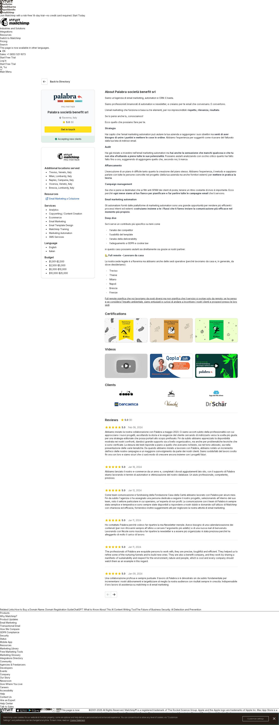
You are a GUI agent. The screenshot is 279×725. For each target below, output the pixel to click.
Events (3, 671)
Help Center (6, 703)
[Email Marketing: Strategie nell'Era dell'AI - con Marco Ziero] (216, 366)
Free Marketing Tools (11, 651)
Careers (4, 687)
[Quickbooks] (139, 9)
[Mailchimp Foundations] (126, 330)
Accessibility (6, 690)
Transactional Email (10, 625)
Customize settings (256, 719)
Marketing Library (9, 648)
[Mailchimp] (139, 12)
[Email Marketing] (171, 330)
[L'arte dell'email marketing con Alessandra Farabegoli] (126, 366)
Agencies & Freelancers (13, 664)
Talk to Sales (7, 706)
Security (4, 635)
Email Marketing (8, 622)
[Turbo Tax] (139, 4)
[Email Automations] (216, 330)
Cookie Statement (77, 720)
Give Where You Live (11, 684)
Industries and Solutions (12, 28)
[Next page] (114, 594)
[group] (139, 51)
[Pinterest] (51, 709)
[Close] (274, 718)
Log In (3, 60)
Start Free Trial (8, 57)
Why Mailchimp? (8, 616)
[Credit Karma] (139, 6)
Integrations (6, 31)
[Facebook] (41, 709)
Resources (5, 34)
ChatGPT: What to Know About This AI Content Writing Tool (104, 609)
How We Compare (10, 629)
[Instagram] (45, 709)
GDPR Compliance (9, 632)
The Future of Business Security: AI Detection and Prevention (168, 609)
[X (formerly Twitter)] (43, 709)
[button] (139, 51)
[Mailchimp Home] (139, 22)
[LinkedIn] (47, 709)
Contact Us (6, 697)
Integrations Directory (11, 658)
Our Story (5, 677)
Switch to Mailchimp (10, 38)
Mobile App (6, 642)
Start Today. (79, 15)
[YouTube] (49, 709)
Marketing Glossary (10, 655)
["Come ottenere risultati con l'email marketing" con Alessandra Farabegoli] (171, 366)
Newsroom (5, 680)
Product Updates (9, 619)
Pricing (3, 41)
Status (3, 638)
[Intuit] (139, 1)
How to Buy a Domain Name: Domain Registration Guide (44, 609)
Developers (6, 667)
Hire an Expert (7, 700)
